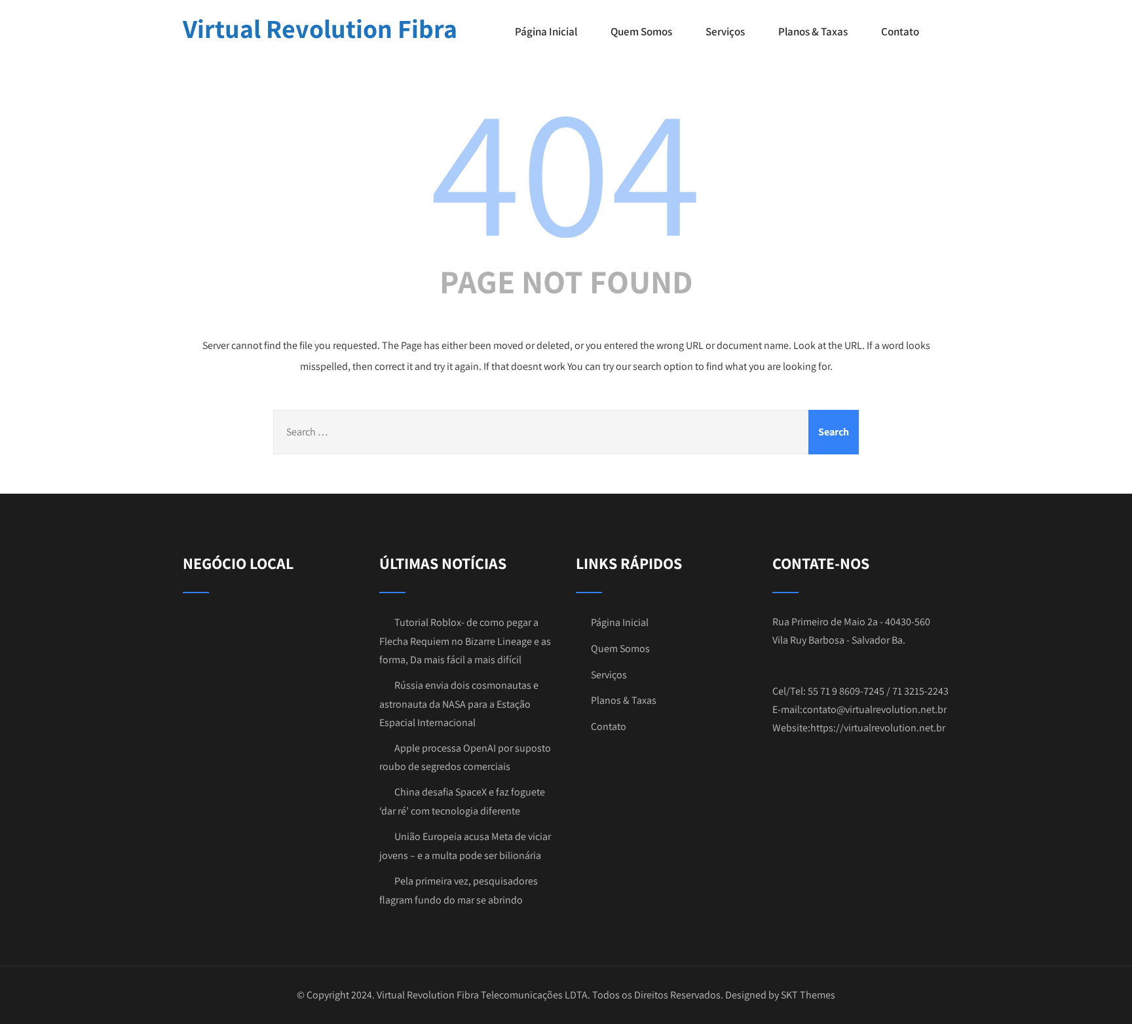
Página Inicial (546, 31)
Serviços (725, 31)
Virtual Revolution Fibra (320, 28)
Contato (900, 31)
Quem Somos (641, 31)
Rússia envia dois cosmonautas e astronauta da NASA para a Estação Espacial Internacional (458, 703)
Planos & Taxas (813, 31)
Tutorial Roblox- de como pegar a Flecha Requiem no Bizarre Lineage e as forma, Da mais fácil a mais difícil (465, 641)
